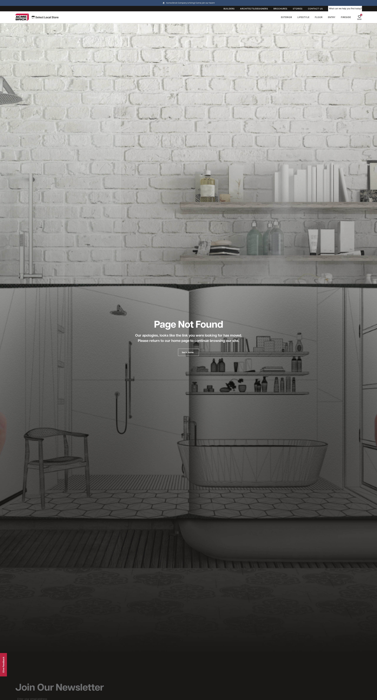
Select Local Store (47, 17)
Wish (359, 19)
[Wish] (359, 16)
